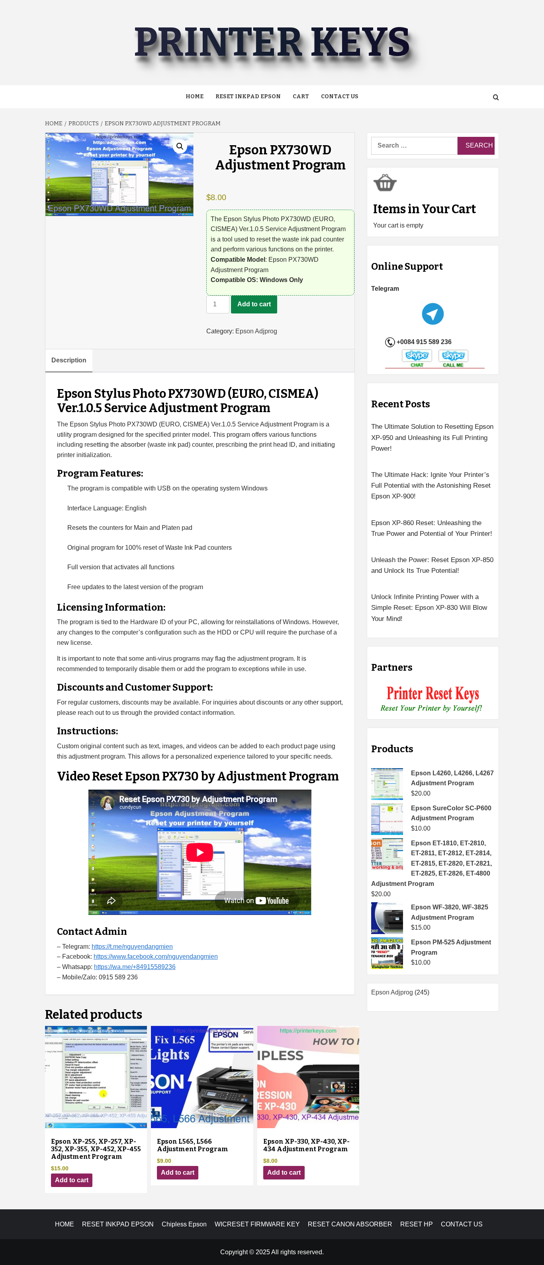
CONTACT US (462, 1224)
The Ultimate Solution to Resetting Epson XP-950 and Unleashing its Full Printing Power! (432, 437)
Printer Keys (272, 42)
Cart (301, 96)
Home (195, 96)
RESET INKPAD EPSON (248, 96)
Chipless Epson (184, 1224)
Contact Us (339, 96)
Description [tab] (68, 360)
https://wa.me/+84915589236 (135, 966)
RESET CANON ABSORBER (350, 1224)
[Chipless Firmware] (433, 699)
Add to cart (254, 304)
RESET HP (416, 1224)
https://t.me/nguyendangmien (132, 946)
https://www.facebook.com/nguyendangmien (156, 956)
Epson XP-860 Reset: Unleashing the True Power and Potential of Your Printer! (431, 528)
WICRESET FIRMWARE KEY (257, 1224)
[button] (180, 146)
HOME (64, 1224)
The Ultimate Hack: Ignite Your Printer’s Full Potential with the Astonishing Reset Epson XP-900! (431, 485)
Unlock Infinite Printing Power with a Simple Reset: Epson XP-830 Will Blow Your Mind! (429, 607)
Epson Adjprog (256, 331)
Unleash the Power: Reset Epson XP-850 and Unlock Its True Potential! (432, 565)
